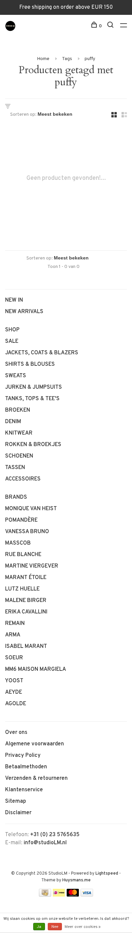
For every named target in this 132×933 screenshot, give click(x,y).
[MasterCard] (73, 895)
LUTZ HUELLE (22, 589)
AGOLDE (15, 704)
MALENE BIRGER (25, 600)
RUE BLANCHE (23, 554)
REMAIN (15, 623)
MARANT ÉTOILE (25, 577)
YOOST (14, 681)
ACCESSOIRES (23, 479)
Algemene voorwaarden (34, 744)
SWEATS (15, 376)
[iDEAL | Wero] (59, 895)
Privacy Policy (23, 755)
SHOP (12, 330)
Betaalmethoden (26, 767)
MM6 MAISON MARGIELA (35, 669)
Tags (67, 59)
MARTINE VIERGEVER (31, 566)
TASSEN (15, 467)
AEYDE (13, 692)
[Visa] (87, 895)
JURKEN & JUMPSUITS (33, 387)
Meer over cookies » (83, 927)
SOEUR (14, 658)
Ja (39, 927)
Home (43, 59)
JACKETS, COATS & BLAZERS (41, 353)
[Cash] (45, 895)
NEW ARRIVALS (24, 311)
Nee (54, 927)
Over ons (16, 732)
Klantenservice (24, 790)
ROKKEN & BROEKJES (33, 444)
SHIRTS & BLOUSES (30, 364)
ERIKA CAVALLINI (26, 612)
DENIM (13, 421)
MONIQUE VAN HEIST (31, 508)
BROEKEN (17, 410)
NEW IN (14, 300)
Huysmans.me (76, 880)
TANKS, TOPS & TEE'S (32, 398)
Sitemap (15, 801)
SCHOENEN (19, 456)
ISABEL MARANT (26, 646)
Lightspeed (106, 873)
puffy (90, 59)
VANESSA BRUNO (27, 531)
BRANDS (16, 497)
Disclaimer (18, 812)
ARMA (12, 635)
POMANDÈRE (21, 520)
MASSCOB (18, 543)
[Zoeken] (111, 26)
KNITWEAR (18, 433)
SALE (11, 341)
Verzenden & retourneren (36, 778)
